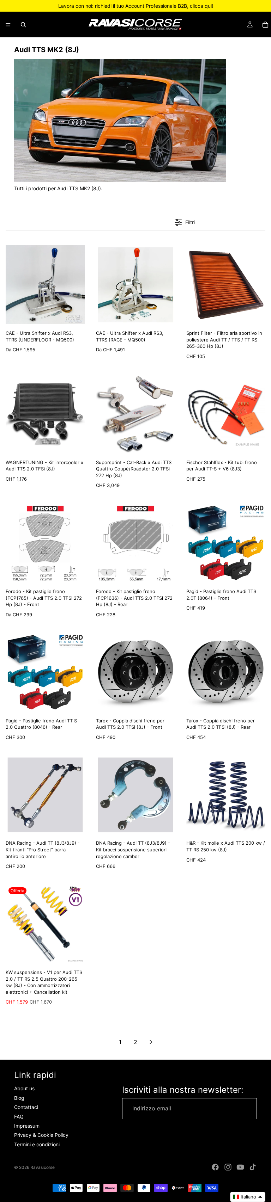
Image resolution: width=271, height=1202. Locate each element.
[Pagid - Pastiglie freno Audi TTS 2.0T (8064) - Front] (225, 543)
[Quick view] (78, 317)
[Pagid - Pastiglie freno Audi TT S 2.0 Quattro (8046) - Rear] (45, 672)
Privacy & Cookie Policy (41, 1135)
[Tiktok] (252, 1167)
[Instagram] (228, 1167)
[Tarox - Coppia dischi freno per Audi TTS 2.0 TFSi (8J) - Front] (135, 672)
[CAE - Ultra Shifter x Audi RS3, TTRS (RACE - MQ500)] (135, 284)
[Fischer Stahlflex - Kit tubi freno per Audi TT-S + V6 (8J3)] (225, 414)
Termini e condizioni (37, 1144)
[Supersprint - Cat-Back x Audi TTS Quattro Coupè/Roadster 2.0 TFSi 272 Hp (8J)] (135, 414)
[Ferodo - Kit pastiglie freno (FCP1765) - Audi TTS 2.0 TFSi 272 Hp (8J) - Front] (45, 543)
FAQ (19, 1117)
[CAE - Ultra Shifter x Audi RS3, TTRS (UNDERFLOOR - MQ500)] (45, 284)
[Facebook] (215, 1167)
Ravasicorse (42, 1167)
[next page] (151, 1042)
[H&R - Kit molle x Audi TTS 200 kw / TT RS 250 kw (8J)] (225, 795)
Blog (19, 1098)
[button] (247, 1197)
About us (24, 1089)
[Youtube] (240, 1167)
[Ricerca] (23, 24)
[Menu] (8, 25)
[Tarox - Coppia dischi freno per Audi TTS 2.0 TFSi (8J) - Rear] (225, 672)
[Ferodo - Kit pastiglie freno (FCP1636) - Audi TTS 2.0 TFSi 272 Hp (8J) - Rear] (135, 543)
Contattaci (26, 1107)
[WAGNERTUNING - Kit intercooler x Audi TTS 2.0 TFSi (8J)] (45, 414)
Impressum (27, 1126)
